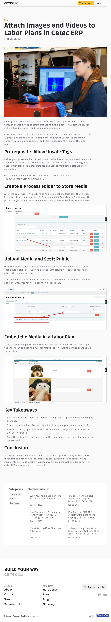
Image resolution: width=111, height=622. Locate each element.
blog (46, 599)
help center (51, 589)
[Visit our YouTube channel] (105, 594)
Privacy (7, 616)
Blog (6, 20)
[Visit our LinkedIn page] (99, 594)
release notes (14, 604)
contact (9, 594)
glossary (49, 604)
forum (47, 594)
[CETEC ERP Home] (11, 3)
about (8, 589)
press (8, 599)
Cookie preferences (30, 616)
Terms (16, 616)
